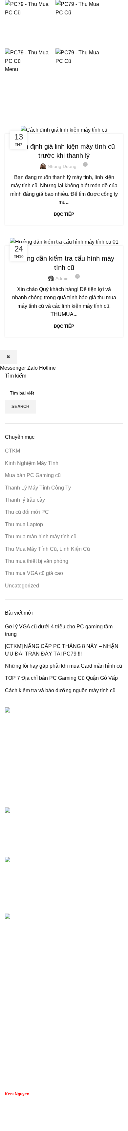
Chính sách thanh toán (31, 1052)
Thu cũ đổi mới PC (27, 512)
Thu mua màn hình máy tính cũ (40, 536)
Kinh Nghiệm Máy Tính (63, 133)
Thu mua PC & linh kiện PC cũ (40, 970)
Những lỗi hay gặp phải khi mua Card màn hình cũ (63, 666)
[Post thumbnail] (34, 827)
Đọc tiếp (64, 214)
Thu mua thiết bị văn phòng (36, 561)
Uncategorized (22, 585)
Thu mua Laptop (24, 524)
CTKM (12, 451)
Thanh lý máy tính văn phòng (38, 982)
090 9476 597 (64, 80)
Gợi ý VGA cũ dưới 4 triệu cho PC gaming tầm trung (59, 630)
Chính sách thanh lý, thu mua (39, 1040)
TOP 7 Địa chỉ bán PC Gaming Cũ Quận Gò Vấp (61, 678)
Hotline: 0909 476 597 (64, 41)
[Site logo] (30, 8)
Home (10, 122)
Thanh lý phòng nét (27, 994)
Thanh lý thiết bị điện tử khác (38, 1019)
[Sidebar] (8, 1123)
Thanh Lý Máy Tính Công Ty (38, 488)
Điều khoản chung (26, 1077)
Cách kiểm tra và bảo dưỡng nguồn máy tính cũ (60, 690)
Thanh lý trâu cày (25, 500)
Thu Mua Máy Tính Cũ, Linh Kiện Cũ (47, 549)
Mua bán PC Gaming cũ (33, 475)
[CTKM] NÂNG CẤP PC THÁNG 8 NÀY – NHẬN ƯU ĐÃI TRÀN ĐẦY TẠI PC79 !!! (61, 649)
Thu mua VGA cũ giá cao (34, 573)
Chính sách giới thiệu (30, 1065)
